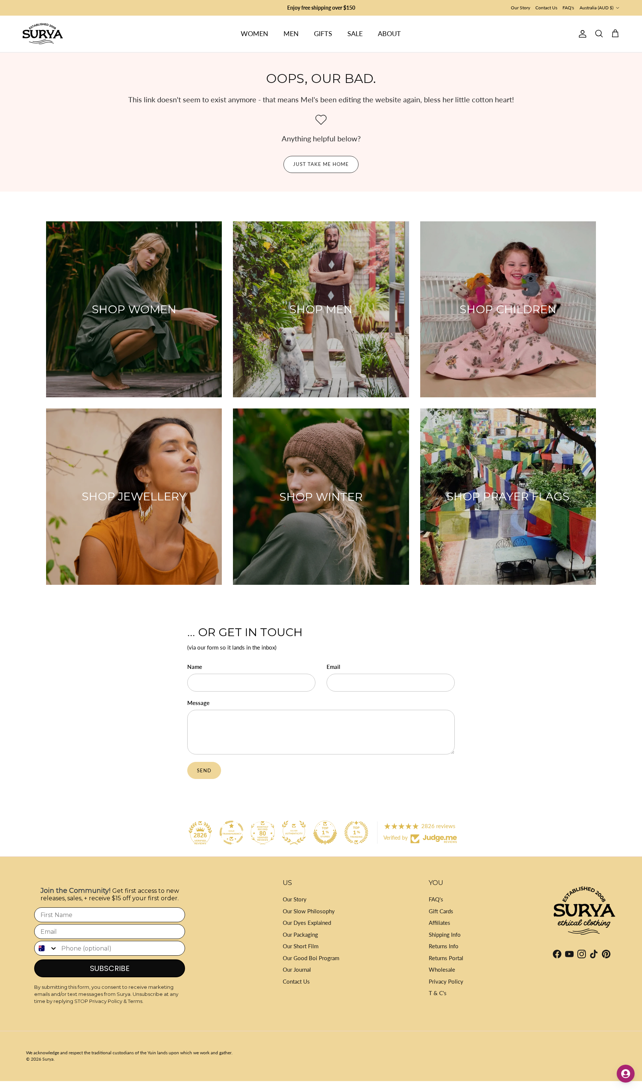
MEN (291, 33)
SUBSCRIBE (110, 968)
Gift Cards (441, 911)
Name (194, 666)
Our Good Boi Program (311, 958)
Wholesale (442, 969)
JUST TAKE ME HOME (321, 164)
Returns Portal (446, 958)
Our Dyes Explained (307, 922)
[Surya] (42, 34)
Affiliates (439, 922)
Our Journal (297, 969)
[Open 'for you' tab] (626, 1074)
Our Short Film (300, 946)
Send (204, 770)
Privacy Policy (446, 981)
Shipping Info (445, 934)
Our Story (520, 7)
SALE (355, 33)
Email (333, 666)
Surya (48, 1059)
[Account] (581, 33)
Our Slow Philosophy (309, 911)
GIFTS (323, 33)
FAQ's (568, 7)
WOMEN (254, 33)
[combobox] (46, 948)
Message (198, 702)
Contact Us (546, 7)
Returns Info (443, 946)
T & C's (438, 993)
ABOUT (389, 33)
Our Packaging (300, 934)
